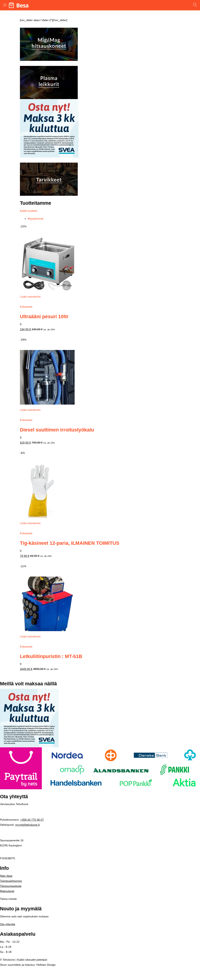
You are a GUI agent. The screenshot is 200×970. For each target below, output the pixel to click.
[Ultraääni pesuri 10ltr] (47, 263)
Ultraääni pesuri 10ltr (44, 316)
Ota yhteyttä (7, 924)
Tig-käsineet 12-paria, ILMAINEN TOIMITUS (69, 543)
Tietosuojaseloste (10, 886)
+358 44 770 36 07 (32, 819)
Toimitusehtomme (11, 880)
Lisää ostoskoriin (30, 296)
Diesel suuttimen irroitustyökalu (57, 429)
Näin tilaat (6, 875)
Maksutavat (7, 891)
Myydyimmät (35, 218)
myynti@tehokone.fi (27, 824)
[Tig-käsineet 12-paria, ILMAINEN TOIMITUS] (39, 490)
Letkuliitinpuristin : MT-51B (51, 656)
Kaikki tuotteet (28, 210)
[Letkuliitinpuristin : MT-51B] (47, 603)
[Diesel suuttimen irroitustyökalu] (47, 376)
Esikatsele (26, 306)
